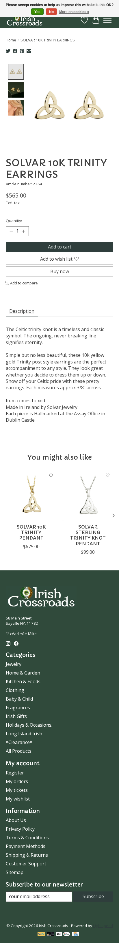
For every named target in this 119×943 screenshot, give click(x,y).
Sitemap (14, 872)
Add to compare (24, 283)
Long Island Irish (24, 733)
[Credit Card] (75, 934)
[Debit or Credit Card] (50, 934)
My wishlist (18, 799)
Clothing (15, 690)
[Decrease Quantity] (11, 231)
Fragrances (18, 707)
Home (11, 40)
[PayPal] (41, 934)
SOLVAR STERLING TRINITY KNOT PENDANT (88, 535)
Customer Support (26, 863)
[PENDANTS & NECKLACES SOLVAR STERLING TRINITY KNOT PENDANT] (87, 495)
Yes (37, 12)
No (51, 12)
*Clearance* (19, 742)
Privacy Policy (20, 829)
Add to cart (59, 247)
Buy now (59, 271)
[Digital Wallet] (63, 934)
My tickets (17, 790)
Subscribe (93, 896)
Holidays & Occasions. (29, 725)
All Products (18, 751)
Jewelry (13, 664)
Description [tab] (21, 311)
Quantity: (14, 220)
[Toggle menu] (107, 20)
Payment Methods (25, 846)
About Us (16, 820)
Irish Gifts (16, 716)
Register (15, 773)
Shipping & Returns (27, 855)
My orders (17, 781)
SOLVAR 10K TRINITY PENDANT (31, 532)
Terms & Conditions (27, 837)
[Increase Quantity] (23, 231)
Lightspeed (103, 925)
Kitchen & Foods (23, 681)
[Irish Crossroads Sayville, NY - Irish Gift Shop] (24, 20)
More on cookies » (74, 12)
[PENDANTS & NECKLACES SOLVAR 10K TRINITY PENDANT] (31, 495)
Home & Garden (23, 673)
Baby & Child (19, 699)
